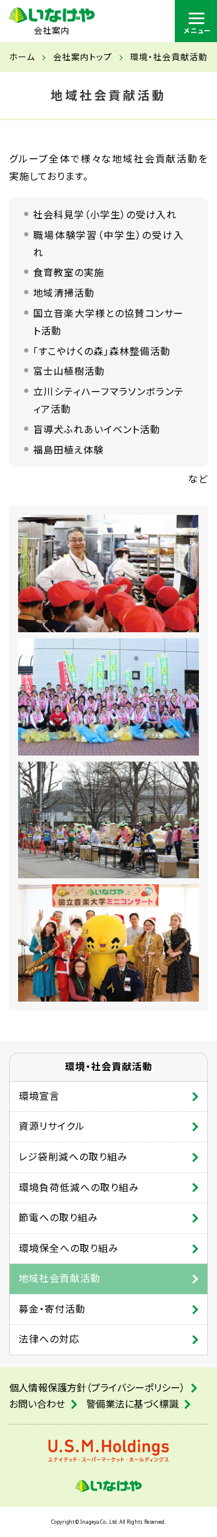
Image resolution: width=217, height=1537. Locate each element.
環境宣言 (39, 1096)
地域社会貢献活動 (60, 1278)
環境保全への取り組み (69, 1248)
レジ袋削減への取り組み (73, 1156)
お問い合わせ (37, 1404)
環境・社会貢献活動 (168, 57)
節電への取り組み (58, 1217)
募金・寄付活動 (52, 1309)
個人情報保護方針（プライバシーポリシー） (97, 1387)
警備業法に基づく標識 (132, 1404)
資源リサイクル (52, 1126)
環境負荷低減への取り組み (79, 1187)
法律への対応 (49, 1339)
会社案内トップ (82, 57)
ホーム (22, 57)
